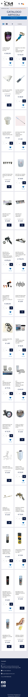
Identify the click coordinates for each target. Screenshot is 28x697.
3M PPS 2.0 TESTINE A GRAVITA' (18, 215)
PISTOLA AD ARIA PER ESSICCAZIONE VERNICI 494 (20, 49)
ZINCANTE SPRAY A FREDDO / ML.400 (20, 551)
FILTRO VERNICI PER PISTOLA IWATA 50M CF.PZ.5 (19, 92)
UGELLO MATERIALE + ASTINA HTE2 (6, 509)
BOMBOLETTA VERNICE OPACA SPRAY (20, 593)
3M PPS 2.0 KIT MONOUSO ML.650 (7, 215)
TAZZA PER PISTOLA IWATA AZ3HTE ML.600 (19, 468)
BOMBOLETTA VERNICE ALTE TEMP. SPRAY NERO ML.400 (6, 551)
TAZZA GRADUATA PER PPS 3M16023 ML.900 (19, 341)
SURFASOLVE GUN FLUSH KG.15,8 (6, 49)
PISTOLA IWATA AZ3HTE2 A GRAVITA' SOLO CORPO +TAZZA (19, 509)
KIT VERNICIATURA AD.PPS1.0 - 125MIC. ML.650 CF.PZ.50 (19, 384)
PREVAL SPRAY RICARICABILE (19, 636)
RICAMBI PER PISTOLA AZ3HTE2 (8, 467)
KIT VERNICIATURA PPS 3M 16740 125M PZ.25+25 (7, 383)
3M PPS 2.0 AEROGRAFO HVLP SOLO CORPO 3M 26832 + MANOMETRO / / (7, 255)
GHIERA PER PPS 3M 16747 (7, 339)
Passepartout (17, 694)
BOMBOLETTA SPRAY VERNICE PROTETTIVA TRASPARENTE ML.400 (7, 594)
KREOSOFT (17, 696)
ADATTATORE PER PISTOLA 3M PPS (20, 296)
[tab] (4, 24)
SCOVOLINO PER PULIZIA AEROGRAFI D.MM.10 (20, 134)
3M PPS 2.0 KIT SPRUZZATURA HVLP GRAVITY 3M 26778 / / (20, 254)
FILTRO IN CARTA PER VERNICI (7, 90)
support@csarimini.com (9, 673)
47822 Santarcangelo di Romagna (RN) (11, 667)
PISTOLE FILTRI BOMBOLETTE (18, 8)
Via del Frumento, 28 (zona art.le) (10, 666)
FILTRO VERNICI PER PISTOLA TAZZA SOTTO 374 (7, 133)
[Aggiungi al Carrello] (11, 58)
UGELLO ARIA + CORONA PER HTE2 (19, 426)
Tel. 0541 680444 (7, 670)
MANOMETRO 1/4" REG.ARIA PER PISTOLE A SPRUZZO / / (7, 426)
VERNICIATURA (5, 8)
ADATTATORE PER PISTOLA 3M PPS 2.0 (7, 176)
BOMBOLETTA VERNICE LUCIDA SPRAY (7, 637)
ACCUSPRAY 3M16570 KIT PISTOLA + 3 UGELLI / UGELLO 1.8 (7, 298)
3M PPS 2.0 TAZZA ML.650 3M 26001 (20, 175)
